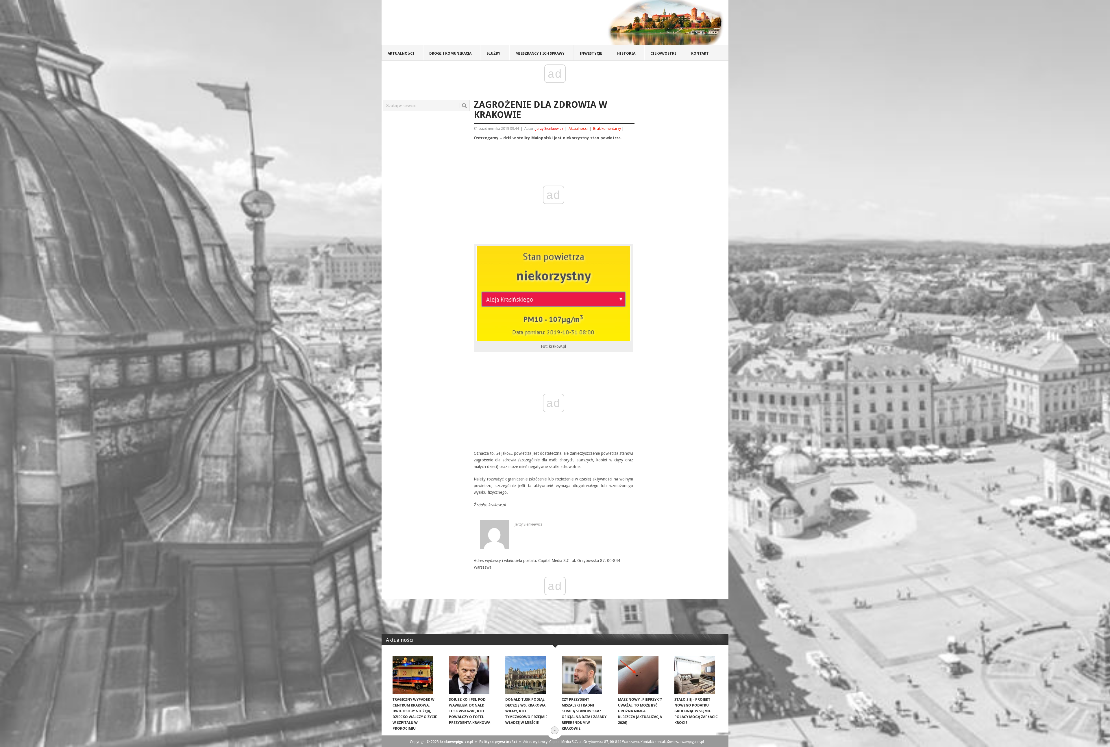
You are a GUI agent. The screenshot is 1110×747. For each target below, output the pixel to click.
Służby (493, 53)
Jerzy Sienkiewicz (549, 128)
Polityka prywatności (498, 742)
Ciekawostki (663, 53)
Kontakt (700, 53)
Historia (626, 53)
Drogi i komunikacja (450, 53)
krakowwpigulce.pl (456, 742)
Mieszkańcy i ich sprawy (540, 53)
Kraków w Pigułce (466, 24)
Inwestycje (591, 53)
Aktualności (401, 53)
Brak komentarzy (607, 128)
